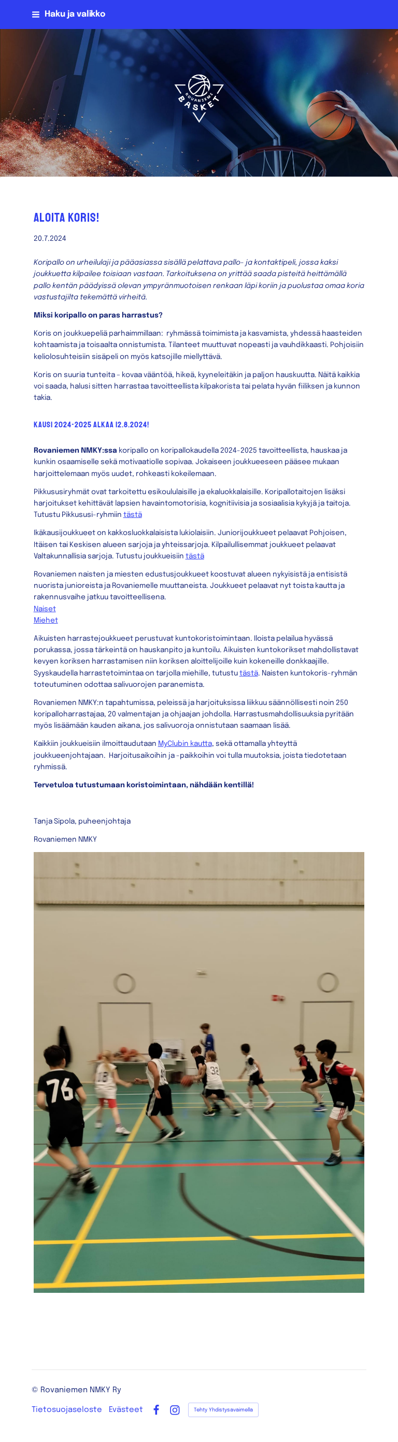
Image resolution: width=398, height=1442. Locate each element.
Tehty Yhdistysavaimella (223, 1409)
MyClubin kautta (185, 743)
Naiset (45, 609)
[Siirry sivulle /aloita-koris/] (199, 1072)
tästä (132, 514)
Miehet (46, 620)
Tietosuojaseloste (67, 1410)
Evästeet (126, 1410)
